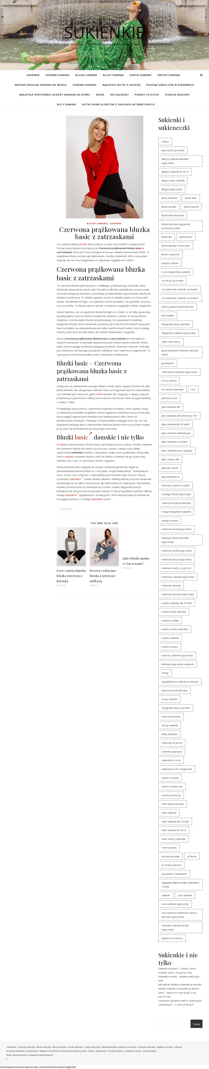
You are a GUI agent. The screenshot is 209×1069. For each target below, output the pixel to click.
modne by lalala (170, 620)
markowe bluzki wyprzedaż (176, 550)
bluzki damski (191, 206)
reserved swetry (171, 716)
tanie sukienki (168, 812)
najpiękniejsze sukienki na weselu (179, 681)
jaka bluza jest (169, 398)
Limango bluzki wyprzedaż (176, 494)
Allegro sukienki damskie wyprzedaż (175, 161)
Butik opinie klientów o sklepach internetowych (118, 104)
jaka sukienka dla (170, 406)
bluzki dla (166, 236)
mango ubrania (169, 520)
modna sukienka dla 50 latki (176, 603)
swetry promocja (171, 795)
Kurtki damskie (141, 75)
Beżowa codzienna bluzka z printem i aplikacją (103, 576)
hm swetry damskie (172, 389)
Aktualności (119, 94)
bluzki (83, 244)
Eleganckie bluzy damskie (175, 324)
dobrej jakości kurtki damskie (177, 306)
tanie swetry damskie (173, 838)
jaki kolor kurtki (169, 468)
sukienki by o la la (171, 760)
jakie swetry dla (170, 459)
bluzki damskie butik (172, 215)
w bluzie (191, 856)
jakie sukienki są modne (174, 441)
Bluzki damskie (86, 75)
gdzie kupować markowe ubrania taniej (179, 352)
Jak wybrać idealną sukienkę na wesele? (180, 984)
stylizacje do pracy (171, 742)
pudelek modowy (177, 94)
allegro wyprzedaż (171, 189)
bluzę (128, 471)
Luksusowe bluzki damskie (176, 503)
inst (193, 389)
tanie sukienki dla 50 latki (175, 821)
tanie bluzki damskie (172, 803)
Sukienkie (33, 75)
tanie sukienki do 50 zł (173, 830)
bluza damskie (169, 197)
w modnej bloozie (171, 865)
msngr (165, 672)
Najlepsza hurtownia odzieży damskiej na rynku (54, 94)
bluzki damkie (168, 206)
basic (139, 248)
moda (99, 394)
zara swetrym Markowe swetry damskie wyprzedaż (179, 914)
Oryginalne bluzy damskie (175, 707)
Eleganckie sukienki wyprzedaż (178, 333)
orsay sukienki (169, 699)
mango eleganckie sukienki (176, 511)
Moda (100, 94)
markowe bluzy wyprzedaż (176, 559)
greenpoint (167, 363)
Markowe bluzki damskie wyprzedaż (175, 540)
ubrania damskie (170, 856)
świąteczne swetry (172, 938)
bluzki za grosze (170, 254)
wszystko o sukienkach (174, 873)
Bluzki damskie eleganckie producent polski (175, 226)
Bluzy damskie (113, 75)
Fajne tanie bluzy (170, 341)
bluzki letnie (185, 236)
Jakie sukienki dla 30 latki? (175, 424)
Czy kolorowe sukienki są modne (179, 289)
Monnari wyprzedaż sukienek (177, 664)
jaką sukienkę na (170, 476)
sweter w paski (170, 777)
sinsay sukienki (169, 725)
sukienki (68, 456)
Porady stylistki (147, 94)
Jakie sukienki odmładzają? (176, 433)
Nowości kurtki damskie (174, 690)
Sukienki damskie (58, 75)
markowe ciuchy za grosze (176, 568)
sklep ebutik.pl (169, 734)
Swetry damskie (168, 75)
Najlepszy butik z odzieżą (121, 84)
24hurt (165, 141)
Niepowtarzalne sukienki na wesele (41, 84)
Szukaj (196, 1024)
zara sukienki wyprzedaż (175, 904)
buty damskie (66, 104)
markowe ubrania (171, 585)
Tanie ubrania (65, 509)
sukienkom (75, 479)
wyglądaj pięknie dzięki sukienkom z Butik (180, 884)
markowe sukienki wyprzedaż (177, 576)
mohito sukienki (170, 638)
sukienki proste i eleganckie (176, 769)
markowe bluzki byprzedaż (176, 529)
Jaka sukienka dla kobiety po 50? (179, 415)
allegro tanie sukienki (173, 180)
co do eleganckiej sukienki (175, 271)
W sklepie (62, 444)
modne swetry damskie (174, 629)
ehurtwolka (167, 315)
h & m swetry (169, 380)
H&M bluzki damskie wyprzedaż (179, 372)
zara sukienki (185, 895)
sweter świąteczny (172, 786)
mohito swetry (169, 646)
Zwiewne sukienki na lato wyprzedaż (175, 927)
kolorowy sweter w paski (175, 485)
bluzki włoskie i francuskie (175, 245)
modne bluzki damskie (173, 611)
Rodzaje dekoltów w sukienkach (170, 84)
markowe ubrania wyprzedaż (177, 594)
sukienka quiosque (171, 751)
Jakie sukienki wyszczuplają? (177, 450)
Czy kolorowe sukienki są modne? (180, 298)
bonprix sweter (170, 263)
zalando (165, 895)
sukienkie (104, 32)
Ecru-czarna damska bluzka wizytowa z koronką (71, 576)
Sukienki (116, 223)
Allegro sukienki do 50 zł (174, 171)
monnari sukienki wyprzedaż (177, 655)
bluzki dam (191, 197)
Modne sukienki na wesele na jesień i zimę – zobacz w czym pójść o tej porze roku (179, 992)
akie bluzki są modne (173, 150)
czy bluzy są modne (172, 280)
